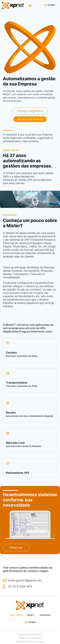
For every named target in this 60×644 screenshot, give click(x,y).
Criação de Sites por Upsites (30, 641)
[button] (30, 5)
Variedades (45, 615)
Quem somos (16, 615)
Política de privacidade (30, 638)
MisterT (30, 615)
